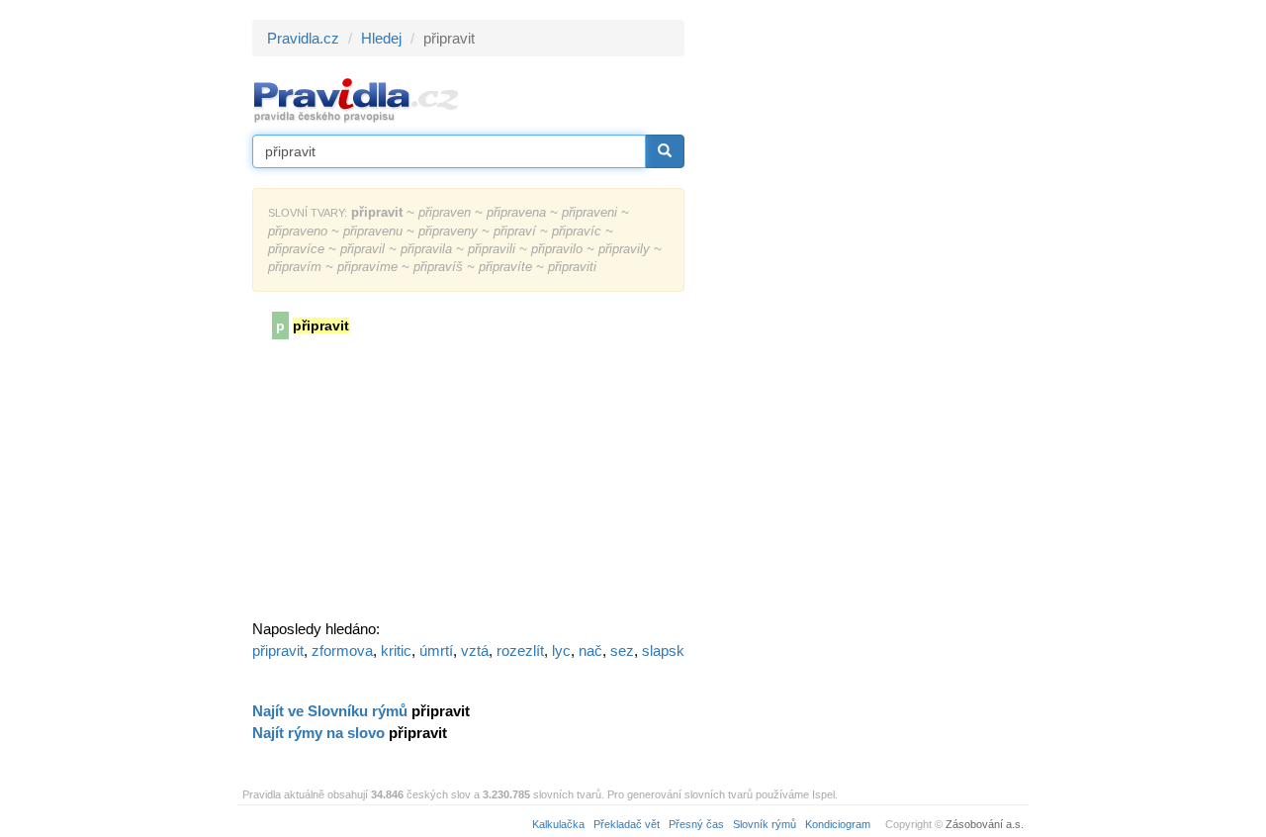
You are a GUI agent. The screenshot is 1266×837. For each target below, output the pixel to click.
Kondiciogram (837, 824)
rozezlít (520, 650)
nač (590, 650)
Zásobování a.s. (985, 824)
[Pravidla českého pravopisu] (356, 99)
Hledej (381, 38)
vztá (475, 650)
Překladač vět (626, 824)
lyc (561, 650)
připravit (278, 650)
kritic (396, 650)
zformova (342, 650)
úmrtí (436, 650)
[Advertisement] (862, 316)
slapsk (663, 650)
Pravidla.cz (303, 38)
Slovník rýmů (764, 824)
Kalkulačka (558, 824)
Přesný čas (696, 824)
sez (622, 650)
